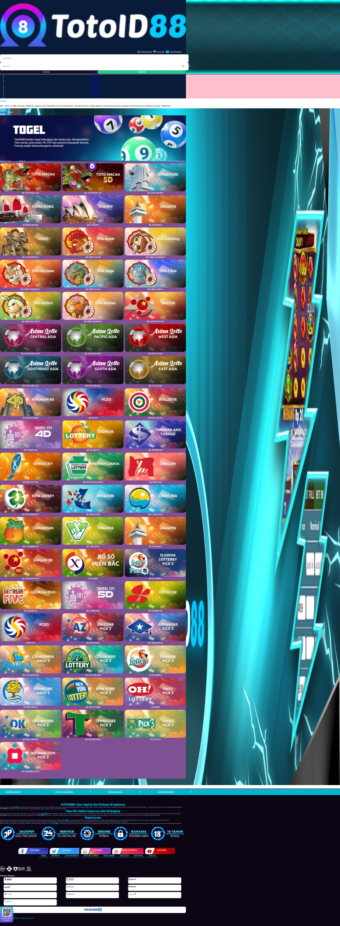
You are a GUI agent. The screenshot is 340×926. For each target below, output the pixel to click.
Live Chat (160, 52)
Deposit (95, 85)
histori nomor (91, 856)
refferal (138, 856)
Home (95, 76)
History (96, 87)
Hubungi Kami (146, 52)
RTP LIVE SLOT (115, 791)
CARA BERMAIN (165, 791)
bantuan (124, 856)
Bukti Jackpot (129, 850)
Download (95, 97)
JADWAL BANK (13, 791)
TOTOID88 (34, 850)
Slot (95, 83)
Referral (95, 90)
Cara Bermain (72, 856)
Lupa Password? (175, 52)
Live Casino (96, 80)
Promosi (95, 92)
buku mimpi (109, 856)
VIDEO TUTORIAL (64, 791)
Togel (95, 78)
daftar (152, 856)
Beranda (3, 112)
